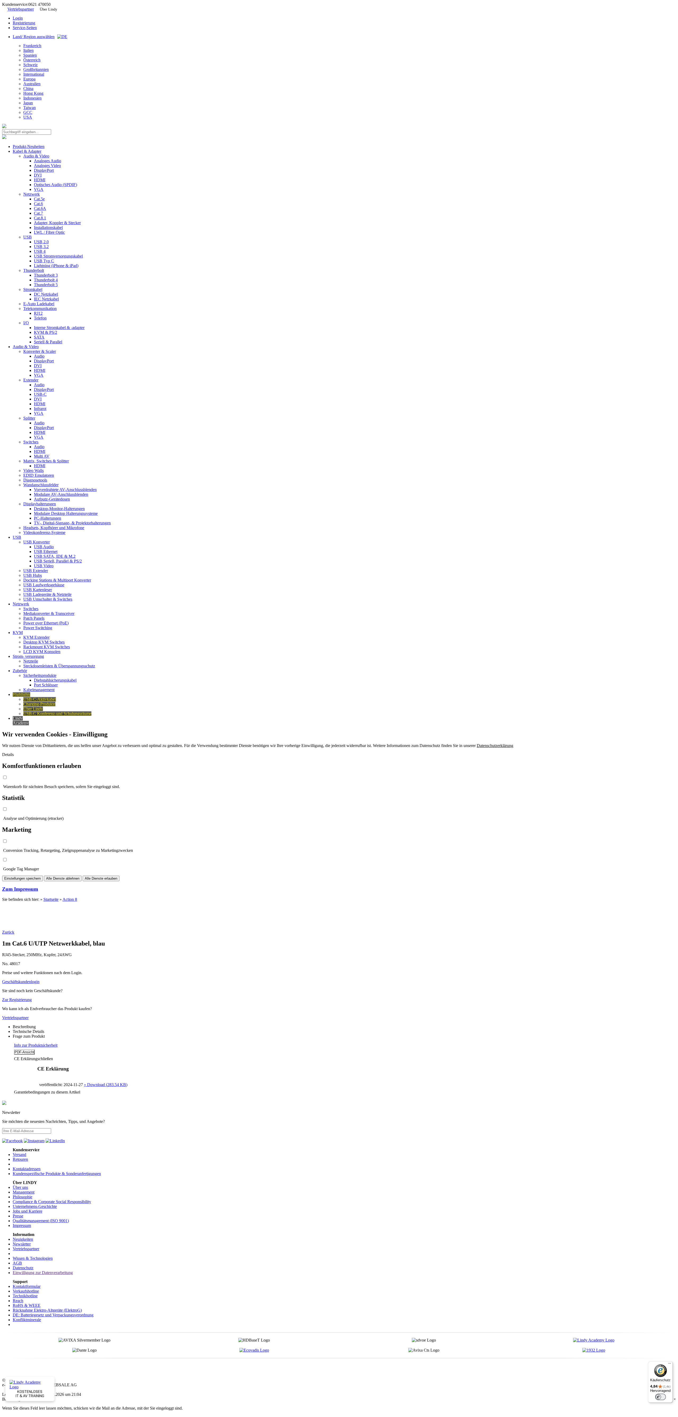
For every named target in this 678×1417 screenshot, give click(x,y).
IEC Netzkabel (46, 299)
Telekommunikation (40, 308)
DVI (38, 175)
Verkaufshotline (26, 1291)
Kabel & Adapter (27, 151)
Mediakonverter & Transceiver (48, 613)
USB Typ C (44, 261)
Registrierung (24, 23)
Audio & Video (36, 156)
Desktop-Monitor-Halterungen (59, 508)
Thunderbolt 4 (46, 280)
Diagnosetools (35, 480)
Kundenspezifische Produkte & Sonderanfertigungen (57, 1173)
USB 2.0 (41, 242)
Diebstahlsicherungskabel (55, 680)
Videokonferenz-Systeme (44, 532)
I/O (26, 323)
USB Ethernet (45, 551)
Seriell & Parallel (48, 342)
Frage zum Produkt (29, 1036)
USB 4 (40, 251)
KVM (18, 632)
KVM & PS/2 (45, 332)
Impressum (22, 1225)
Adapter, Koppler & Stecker (57, 223)
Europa (29, 79)
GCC (27, 112)
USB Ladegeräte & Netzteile (47, 594)
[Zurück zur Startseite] (4, 126)
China (28, 88)
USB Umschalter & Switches (47, 599)
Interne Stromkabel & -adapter (59, 327)
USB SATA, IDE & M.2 (54, 556)
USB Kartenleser (37, 589)
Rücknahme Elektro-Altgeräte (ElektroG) (47, 1310)
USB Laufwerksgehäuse (43, 585)
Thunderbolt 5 (46, 284)
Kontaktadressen (27, 1169)
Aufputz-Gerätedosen (52, 499)
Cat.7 (38, 213)
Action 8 (70, 899)
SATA (39, 337)
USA (27, 117)
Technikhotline (25, 1296)
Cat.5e (39, 199)
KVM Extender (36, 637)
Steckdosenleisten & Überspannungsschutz (59, 666)
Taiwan (29, 107)
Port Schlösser (46, 685)
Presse (18, 1216)
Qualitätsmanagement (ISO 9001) (41, 1220)
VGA (38, 189)
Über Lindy (48, 9)
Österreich (32, 60)
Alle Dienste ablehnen (62, 878)
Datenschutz (23, 1268)
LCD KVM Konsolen (41, 651)
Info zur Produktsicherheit (35, 1045)
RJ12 (38, 313)
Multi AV (42, 456)
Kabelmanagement (39, 689)
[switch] (660, 1397)
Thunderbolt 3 (46, 275)
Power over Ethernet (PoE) (46, 623)
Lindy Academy (21, 720)
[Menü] (669, 1364)
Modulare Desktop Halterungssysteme (66, 513)
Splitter (29, 418)
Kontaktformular (27, 1286)
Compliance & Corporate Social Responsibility (52, 1201)
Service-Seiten (25, 27)
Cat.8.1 (40, 218)
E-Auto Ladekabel (38, 304)
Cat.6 (38, 203)
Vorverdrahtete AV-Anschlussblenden (65, 489)
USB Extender (35, 570)
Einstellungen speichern (22, 878)
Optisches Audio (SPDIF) (55, 184)
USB (27, 237)
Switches (30, 442)
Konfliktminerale (27, 1319)
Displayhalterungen (39, 504)
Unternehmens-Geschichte (35, 1206)
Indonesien (32, 98)
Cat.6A (40, 208)
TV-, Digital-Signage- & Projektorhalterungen (72, 523)
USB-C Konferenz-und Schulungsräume (57, 713)
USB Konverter (36, 542)
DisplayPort (44, 170)
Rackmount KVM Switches (46, 647)
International (33, 74)
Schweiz (30, 64)
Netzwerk (31, 194)
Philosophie (22, 1197)
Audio (39, 356)
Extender (30, 380)
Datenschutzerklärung (495, 745)
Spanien (30, 55)
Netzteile (30, 661)
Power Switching (37, 628)
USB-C (40, 394)
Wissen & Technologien (33, 1258)
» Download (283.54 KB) (105, 1084)
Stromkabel (32, 289)
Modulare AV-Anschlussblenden (61, 494)
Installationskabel (48, 227)
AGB (17, 1263)
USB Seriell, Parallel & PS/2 (58, 561)
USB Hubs (32, 575)
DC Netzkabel (46, 294)
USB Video (43, 566)
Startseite (51, 899)
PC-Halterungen (47, 518)
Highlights (21, 694)
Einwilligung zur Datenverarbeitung (43, 1272)
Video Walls (33, 470)
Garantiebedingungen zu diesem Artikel (47, 1092)
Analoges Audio (47, 161)
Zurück (8, 932)
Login (18, 18)
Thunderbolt (33, 270)
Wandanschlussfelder (41, 485)
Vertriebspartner (20, 9)
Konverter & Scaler (39, 351)
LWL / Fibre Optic (49, 232)
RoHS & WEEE (27, 1305)
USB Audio (44, 547)
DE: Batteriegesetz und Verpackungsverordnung (53, 1315)
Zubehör (20, 670)
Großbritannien (36, 69)
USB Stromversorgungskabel (58, 256)
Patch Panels (33, 618)
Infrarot (40, 408)
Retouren (20, 1159)
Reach (18, 1300)
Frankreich (32, 45)
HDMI (39, 180)
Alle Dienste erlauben (101, 878)
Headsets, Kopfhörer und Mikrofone (53, 527)
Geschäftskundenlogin (20, 981)
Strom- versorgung (28, 656)
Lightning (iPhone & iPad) (56, 265)
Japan (28, 103)
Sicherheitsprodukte (39, 675)
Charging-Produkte (39, 704)
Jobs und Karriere (27, 1211)
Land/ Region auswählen (34, 36)
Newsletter (22, 1244)
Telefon (40, 318)
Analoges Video (47, 165)
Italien (28, 50)
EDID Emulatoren (38, 475)
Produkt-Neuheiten (28, 146)
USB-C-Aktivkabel (39, 699)
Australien (32, 84)
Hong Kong (33, 93)
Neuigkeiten (23, 1239)
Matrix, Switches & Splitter (46, 461)
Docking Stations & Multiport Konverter (57, 580)
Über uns (20, 1187)
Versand (19, 1154)
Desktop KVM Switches (44, 642)
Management (23, 1192)
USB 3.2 (41, 246)
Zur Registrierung (17, 999)
